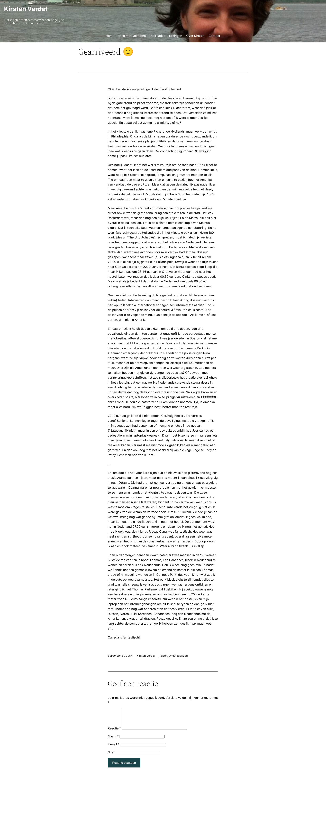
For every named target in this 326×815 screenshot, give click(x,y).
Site (110, 752)
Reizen (163, 655)
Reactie (114, 728)
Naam (113, 736)
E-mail (113, 744)
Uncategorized (178, 655)
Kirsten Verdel (25, 9)
